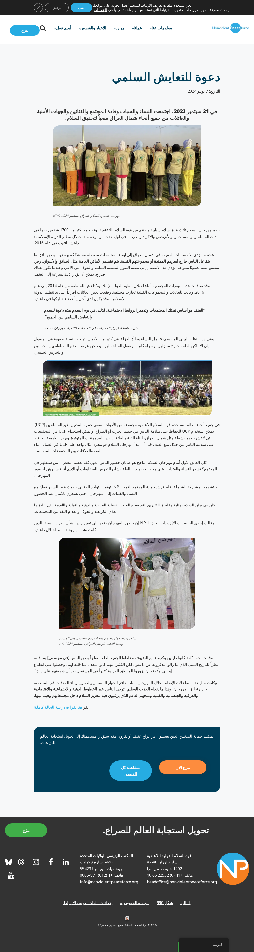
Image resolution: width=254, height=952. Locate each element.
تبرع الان (183, 767)
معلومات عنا (162, 27)
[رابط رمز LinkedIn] (65, 862)
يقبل (81, 7)
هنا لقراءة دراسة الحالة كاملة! (58, 707)
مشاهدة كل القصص (130, 770)
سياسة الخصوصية (134, 902)
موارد (120, 27)
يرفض (56, 7)
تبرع (24, 30)
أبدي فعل (63, 27)
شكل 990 (165, 902)
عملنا (138, 27)
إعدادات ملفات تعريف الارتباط (88, 902)
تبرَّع (26, 830)
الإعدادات (100, 10)
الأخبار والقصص (93, 27)
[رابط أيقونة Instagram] (36, 862)
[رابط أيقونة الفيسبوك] (51, 862)
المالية (185, 902)
